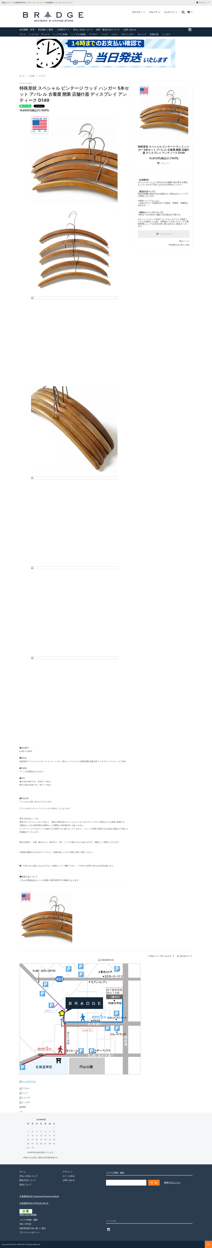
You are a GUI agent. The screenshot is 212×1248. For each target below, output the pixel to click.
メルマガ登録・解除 (28, 1219)
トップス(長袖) (78, 34)
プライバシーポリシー (29, 1232)
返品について (184, 241)
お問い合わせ (129, 29)
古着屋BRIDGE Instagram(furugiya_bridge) (39, 1196)
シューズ (33, 34)
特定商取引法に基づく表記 (179, 245)
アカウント (203, 2)
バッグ (104, 34)
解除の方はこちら (172, 1182)
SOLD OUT (165, 234)
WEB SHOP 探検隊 (28, 1214)
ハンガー (166, 34)
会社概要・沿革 (27, 29)
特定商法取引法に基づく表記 (32, 1228)
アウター (93, 34)
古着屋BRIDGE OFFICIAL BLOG (33, 1203)
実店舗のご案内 (45, 29)
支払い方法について (83, 29)
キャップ (142, 34)
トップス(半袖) (60, 34)
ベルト (114, 34)
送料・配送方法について (108, 29)
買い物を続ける (183, 956)
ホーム (22, 76)
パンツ (22, 34)
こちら (156, 200)
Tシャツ (45, 34)
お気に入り (165, 163)
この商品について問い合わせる (159, 956)
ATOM (28, 1224)
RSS (21, 1224)
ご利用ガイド (63, 29)
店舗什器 (154, 34)
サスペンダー (127, 34)
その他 (31, 76)
